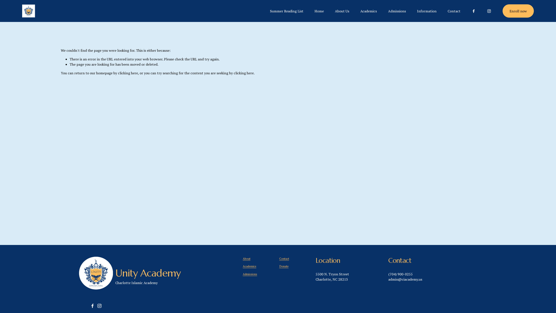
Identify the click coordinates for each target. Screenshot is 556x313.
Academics (368, 11)
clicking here (128, 73)
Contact (454, 11)
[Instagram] (489, 11)
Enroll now (518, 11)
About (246, 259)
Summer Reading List (286, 11)
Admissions (397, 11)
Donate (284, 266)
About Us (342, 11)
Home (319, 11)
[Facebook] (474, 11)
